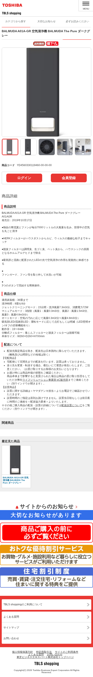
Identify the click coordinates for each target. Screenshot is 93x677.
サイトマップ (11, 627)
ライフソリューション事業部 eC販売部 (45, 379)
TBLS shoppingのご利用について (22, 604)
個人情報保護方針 (22, 651)
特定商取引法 (44, 651)
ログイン (24, 178)
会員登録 (69, 178)
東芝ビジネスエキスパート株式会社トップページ (45, 657)
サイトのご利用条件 (66, 651)
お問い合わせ (11, 638)
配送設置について (71, 405)
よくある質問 (11, 616)
